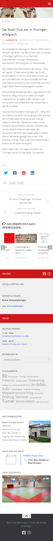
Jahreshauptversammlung (21, 385)
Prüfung (8, 397)
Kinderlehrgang (16, 389)
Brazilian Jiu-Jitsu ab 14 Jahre (14, 344)
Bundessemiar (13, 377)
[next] (50, 247)
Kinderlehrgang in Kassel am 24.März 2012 (23, 250)
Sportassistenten (36, 398)
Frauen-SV (8, 380)
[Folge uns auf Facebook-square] (44, 273)
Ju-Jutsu (6, 21)
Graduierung (36, 380)
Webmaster (12, 40)
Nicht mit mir (38, 393)
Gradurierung (6, 385)
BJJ (4, 376)
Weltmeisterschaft (42, 402)
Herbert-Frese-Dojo (33, 455)
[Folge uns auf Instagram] (49, 273)
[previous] (3, 247)
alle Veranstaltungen (13, 306)
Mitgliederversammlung (17, 393)
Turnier (20, 183)
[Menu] (49, 3)
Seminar (22, 397)
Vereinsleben (25, 401)
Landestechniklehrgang (31, 389)
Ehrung (22, 376)
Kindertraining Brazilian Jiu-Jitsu (15, 336)
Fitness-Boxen (33, 376)
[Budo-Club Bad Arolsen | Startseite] (5, 3)
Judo (5, 389)
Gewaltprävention (22, 381)
